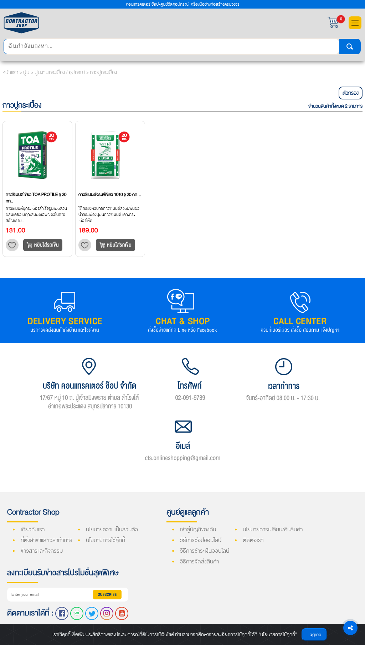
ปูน (27, 72)
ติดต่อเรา (253, 540)
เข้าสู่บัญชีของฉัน (198, 529)
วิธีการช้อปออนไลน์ (200, 540)
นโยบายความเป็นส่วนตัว (112, 529)
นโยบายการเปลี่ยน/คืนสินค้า (273, 529)
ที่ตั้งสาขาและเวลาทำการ (46, 540)
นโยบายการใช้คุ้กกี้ (105, 540)
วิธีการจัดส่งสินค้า (199, 561)
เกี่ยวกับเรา (33, 529)
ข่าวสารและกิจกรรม (42, 551)
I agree (314, 634)
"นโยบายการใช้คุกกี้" (277, 634)
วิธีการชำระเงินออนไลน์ (204, 551)
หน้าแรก (10, 72)
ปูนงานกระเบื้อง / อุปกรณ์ (60, 72)
